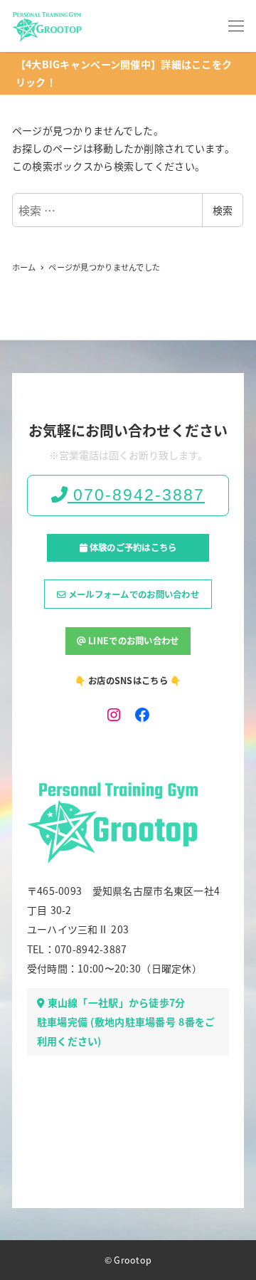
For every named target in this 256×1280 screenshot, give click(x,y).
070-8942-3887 (136, 495)
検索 (223, 210)
